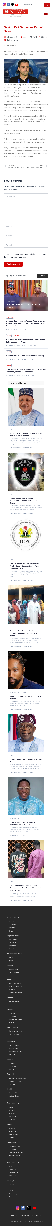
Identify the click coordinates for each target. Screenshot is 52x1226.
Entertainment (16, 692)
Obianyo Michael (15, 447)
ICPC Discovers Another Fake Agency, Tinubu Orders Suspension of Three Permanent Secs (25, 565)
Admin (12, 835)
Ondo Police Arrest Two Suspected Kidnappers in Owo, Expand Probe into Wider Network (26, 887)
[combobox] (32, 5)
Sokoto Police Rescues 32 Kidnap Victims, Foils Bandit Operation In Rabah (23, 633)
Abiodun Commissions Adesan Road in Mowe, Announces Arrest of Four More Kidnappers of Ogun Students (25, 323)
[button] (45, 13)
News (8, 301)
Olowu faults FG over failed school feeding (25, 355)
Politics (10, 317)
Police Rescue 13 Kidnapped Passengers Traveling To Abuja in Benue (23, 500)
